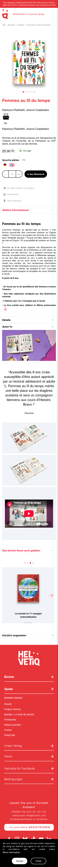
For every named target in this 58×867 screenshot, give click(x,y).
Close (38, 861)
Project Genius (13, 709)
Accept (19, 861)
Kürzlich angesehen (14, 635)
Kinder (21, 24)
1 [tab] (23, 92)
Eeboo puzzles (12, 724)
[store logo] (5, 14)
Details (6, 320)
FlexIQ (8, 704)
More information (11, 852)
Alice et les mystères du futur (28, 613)
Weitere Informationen (15, 210)
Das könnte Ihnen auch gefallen (21, 550)
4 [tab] (32, 92)
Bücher (11, 24)
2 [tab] (26, 92)
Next (51, 595)
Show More (5, 309)
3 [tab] (29, 92)
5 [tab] (34, 92)
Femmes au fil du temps (38, 24)
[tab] (29, 210)
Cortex (8, 730)
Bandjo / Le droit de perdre (19, 714)
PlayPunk (9, 735)
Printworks (10, 719)
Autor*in (7, 326)
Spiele (8, 689)
